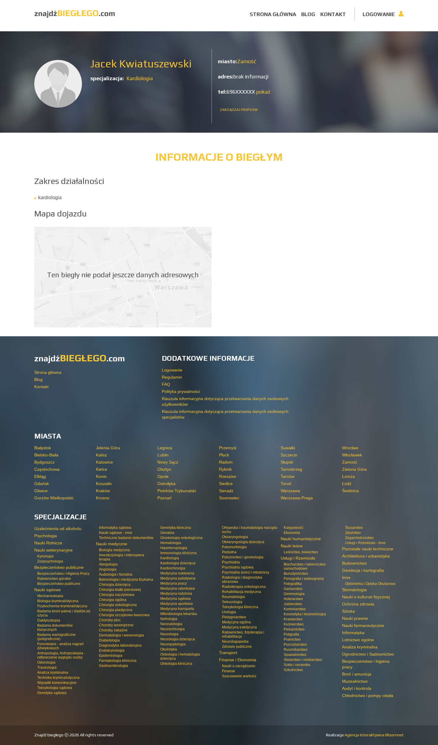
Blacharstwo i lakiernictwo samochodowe (305, 566)
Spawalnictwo (295, 655)
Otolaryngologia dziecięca (243, 542)
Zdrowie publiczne (237, 647)
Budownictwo (354, 563)
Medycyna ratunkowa (177, 588)
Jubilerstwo (293, 604)
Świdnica (350, 490)
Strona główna (273, 14)
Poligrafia (291, 634)
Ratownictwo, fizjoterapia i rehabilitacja (243, 634)
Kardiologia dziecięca (177, 563)
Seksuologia (232, 602)
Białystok (42, 447)
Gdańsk (41, 483)
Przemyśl (227, 447)
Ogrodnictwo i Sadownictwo (368, 654)
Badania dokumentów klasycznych (55, 627)
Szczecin (289, 455)
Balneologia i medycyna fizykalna (126, 579)
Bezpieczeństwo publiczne (58, 584)
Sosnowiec (229, 497)
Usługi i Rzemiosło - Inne (365, 543)
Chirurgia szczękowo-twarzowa (124, 615)
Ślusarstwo (354, 528)
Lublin (163, 455)
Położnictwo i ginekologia (242, 557)
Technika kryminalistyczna (58, 678)
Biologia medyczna (114, 550)
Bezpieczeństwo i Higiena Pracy (63, 573)
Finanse (228, 671)
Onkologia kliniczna (176, 664)
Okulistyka (168, 649)
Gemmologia (294, 594)
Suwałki (288, 447)
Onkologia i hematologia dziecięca (180, 656)
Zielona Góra (354, 469)
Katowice (104, 462)
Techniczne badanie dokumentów (126, 538)
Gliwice (41, 490)
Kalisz (101, 455)
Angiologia (108, 569)
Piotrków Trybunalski (176, 490)
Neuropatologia (173, 644)
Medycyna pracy (173, 583)
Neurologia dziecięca (177, 639)
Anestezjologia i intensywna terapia (121, 557)
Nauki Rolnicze (48, 542)
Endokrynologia (112, 650)
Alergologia (108, 564)
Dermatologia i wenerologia (121, 635)
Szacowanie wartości (239, 676)
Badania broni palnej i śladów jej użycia (63, 613)
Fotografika (293, 584)
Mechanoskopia (50, 596)
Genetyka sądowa (51, 693)
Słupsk (287, 462)
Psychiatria (231, 562)
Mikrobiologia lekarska (178, 614)
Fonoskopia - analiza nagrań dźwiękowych (60, 646)
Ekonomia (292, 533)
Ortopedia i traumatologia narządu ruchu (249, 530)
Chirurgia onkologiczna (118, 605)
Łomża (348, 476)
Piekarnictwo (294, 629)
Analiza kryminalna (52, 672)
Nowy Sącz (167, 462)
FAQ (166, 384)
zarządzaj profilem (238, 110)
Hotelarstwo (293, 599)
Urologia (229, 612)
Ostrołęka (166, 483)
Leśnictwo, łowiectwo (301, 552)
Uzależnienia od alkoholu (57, 528)
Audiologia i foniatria (115, 574)
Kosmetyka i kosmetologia (305, 614)
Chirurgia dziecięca (115, 585)
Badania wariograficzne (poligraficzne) (56, 637)
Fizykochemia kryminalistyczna (62, 606)
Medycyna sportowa (176, 604)
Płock (224, 455)
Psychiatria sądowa (238, 567)
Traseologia (47, 667)
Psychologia (45, 535)
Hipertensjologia (173, 548)
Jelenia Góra (108, 447)
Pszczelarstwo (295, 644)
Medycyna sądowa (175, 599)
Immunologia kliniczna (178, 553)
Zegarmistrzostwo (359, 538)
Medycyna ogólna (236, 622)
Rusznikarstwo (295, 650)
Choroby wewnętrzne (116, 625)
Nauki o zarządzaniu (238, 666)
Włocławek (352, 455)
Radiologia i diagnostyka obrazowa (242, 579)
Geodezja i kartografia (363, 570)
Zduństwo (353, 533)
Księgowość (293, 528)
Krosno (102, 497)
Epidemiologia (110, 655)
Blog (308, 14)
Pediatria (229, 552)
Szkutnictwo (293, 670)
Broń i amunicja (356, 674)
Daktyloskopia (48, 620)
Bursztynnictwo (296, 573)
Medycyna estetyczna (239, 627)
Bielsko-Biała (46, 455)
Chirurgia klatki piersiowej (120, 590)
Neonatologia (171, 624)
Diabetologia (109, 640)
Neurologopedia (235, 641)
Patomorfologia (234, 547)
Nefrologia (168, 619)
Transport (228, 652)
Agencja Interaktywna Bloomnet (374, 734)
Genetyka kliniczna (175, 528)
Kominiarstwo (295, 609)
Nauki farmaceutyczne (363, 625)
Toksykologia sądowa (54, 688)
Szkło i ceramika (297, 665)
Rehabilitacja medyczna (241, 592)
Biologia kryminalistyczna (57, 601)
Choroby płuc (110, 620)
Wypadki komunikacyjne (57, 683)
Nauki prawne (355, 618)
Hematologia (170, 543)
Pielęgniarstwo (234, 617)
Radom (226, 462)
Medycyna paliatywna (177, 578)
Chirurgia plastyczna (115, 610)
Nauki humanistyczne (301, 538)
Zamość (246, 61)
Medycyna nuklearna (177, 573)
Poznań (164, 497)
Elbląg (40, 476)
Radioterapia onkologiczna (244, 587)
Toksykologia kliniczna (240, 607)
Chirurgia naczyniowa (116, 595)
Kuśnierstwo (294, 624)
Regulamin (172, 377)
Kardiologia (139, 78)
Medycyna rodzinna (176, 593)
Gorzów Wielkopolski (53, 497)
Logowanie (379, 14)
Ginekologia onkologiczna (181, 538)
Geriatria (167, 533)
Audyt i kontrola (356, 688)
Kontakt (333, 14)
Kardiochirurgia (172, 568)
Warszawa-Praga (297, 497)
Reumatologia (233, 597)
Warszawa (290, 490)
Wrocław (350, 447)
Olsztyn (164, 469)
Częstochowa (47, 469)
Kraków (103, 490)
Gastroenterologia (113, 666)
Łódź (346, 483)
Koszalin (104, 483)
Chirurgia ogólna (112, 600)
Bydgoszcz (44, 462)
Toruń (286, 483)
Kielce (101, 469)
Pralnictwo (292, 639)
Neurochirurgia (172, 629)
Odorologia (46, 662)
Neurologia (169, 634)
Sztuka (348, 611)
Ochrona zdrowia (358, 604)
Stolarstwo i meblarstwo (303, 660)
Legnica (164, 447)
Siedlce (226, 483)
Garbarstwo (293, 589)
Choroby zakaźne (113, 630)
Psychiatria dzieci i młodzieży (245, 572)
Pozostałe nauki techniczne (367, 548)
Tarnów (287, 476)
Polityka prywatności (181, 391)
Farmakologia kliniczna (117, 661)
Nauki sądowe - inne (115, 533)
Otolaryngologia (235, 537)
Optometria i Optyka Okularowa (370, 584)
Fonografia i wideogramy (304, 579)
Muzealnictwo (355, 681)
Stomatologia (354, 589)
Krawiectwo (293, 619)
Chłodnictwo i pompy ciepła (367, 695)
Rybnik (225, 469)
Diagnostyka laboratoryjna (120, 645)
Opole (163, 476)
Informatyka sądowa (115, 528)
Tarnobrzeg (291, 469)
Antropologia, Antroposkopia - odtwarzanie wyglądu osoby (61, 655)
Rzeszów (227, 476)
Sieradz (226, 490)
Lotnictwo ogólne (358, 639)
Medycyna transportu (177, 609)
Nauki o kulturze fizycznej (366, 596)
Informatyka (353, 632)
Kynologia (45, 556)
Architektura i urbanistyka (366, 556)
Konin (101, 476)
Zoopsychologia (50, 561)
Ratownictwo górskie (54, 579)
